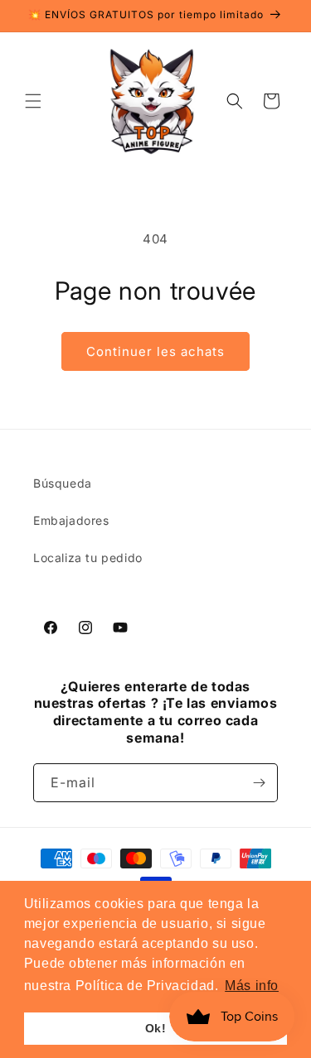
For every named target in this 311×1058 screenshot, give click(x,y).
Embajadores (71, 520)
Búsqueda (62, 483)
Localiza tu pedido (88, 558)
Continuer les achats (155, 351)
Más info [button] (252, 986)
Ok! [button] (156, 1028)
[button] (33, 101)
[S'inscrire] (259, 782)
